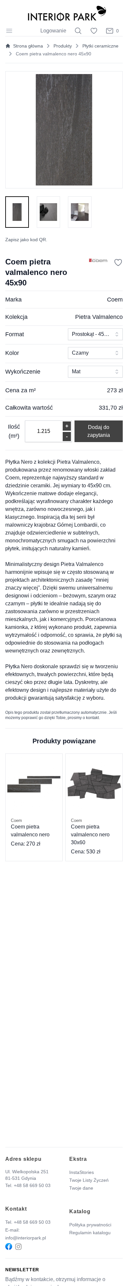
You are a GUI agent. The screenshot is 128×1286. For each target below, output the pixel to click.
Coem (115, 299)
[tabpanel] (64, 129)
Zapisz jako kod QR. (26, 239)
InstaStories (81, 1172)
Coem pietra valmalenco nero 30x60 (90, 831)
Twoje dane (81, 1188)
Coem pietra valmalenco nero (30, 827)
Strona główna (28, 46)
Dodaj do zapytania (98, 431)
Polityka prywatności (90, 1224)
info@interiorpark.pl (25, 1237)
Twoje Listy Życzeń (89, 1180)
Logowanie (53, 30)
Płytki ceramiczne (100, 46)
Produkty (62, 46)
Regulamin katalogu (90, 1232)
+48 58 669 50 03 (32, 1185)
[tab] (17, 212)
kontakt (92, 717)
